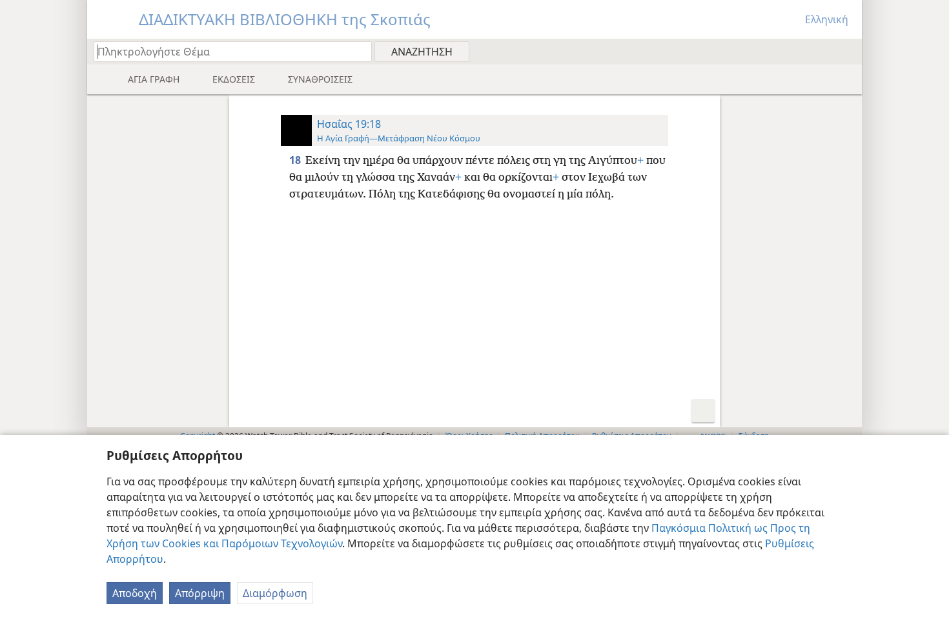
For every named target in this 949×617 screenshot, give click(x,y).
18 (296, 160)
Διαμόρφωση (275, 593)
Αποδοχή (134, 593)
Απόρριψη (200, 593)
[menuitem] (847, 51)
